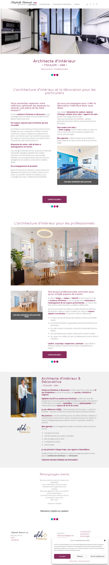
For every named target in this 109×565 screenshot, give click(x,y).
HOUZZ (13, 545)
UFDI (59, 409)
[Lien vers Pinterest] (96, 4)
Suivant (75, 482)
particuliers (67, 403)
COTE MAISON (15, 548)
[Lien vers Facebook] (93, 4)
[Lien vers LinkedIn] (87, 4)
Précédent (34, 482)
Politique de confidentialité (84, 561)
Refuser (80, 556)
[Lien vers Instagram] (90, 4)
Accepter (62, 556)
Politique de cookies (73, 561)
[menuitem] (22, 4)
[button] (105, 540)
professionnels (85, 403)
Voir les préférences (97, 556)
